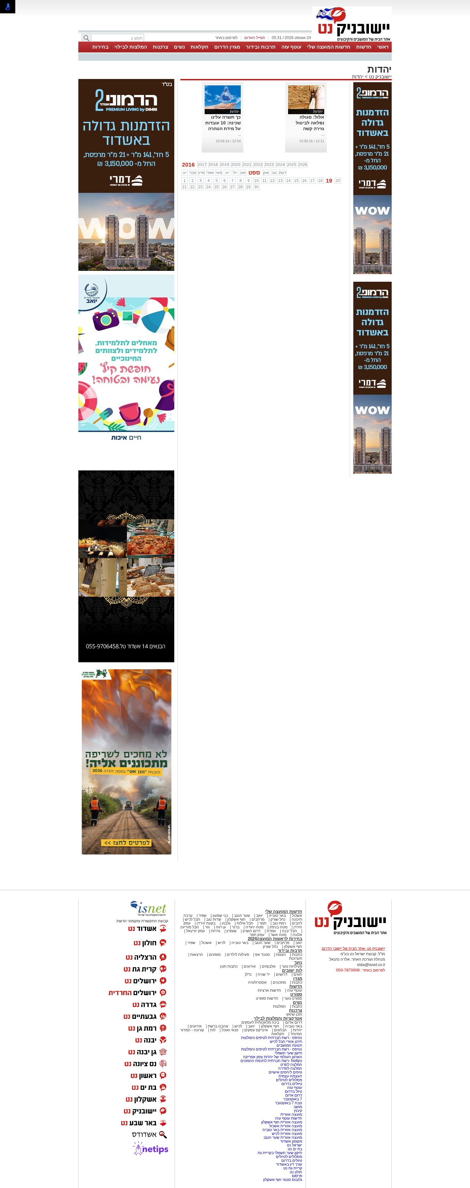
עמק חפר (257, 934)
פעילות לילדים (238, 954)
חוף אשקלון (236, 919)
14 (288, 180)
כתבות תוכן (229, 966)
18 (320, 180)
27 (232, 187)
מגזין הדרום (227, 47)
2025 (291, 164)
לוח (212, 1030)
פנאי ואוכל (230, 1030)
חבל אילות (244, 923)
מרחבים (258, 919)
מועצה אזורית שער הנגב (282, 1137)
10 (256, 180)
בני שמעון (220, 915)
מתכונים (279, 982)
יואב (259, 915)
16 (304, 180)
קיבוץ (298, 1110)
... (322, 134)
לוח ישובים (292, 970)
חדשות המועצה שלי (328, 47)
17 (312, 180)
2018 (213, 164)
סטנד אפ (262, 954)
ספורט (296, 994)
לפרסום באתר (226, 37)
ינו (184, 172)
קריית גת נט (292, 1168)
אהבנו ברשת (218, 1026)
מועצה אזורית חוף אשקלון (281, 1122)
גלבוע (226, 923)
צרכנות (160, 47)
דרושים (281, 974)
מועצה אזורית (290, 1114)
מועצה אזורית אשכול (285, 1126)
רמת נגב (278, 923)
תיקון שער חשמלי (288, 1053)
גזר (207, 927)
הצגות (281, 954)
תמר (262, 923)
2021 (246, 164)
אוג (243, 172)
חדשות (364, 47)
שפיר (203, 915)
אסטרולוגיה (257, 982)
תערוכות (295, 958)
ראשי (383, 47)
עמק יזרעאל (195, 931)
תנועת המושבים (289, 1045)
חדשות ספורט (267, 998)
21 (184, 187)
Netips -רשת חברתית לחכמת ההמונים (271, 1060)
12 (272, 180)
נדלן (248, 974)
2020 (235, 164)
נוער (298, 962)
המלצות (279, 1006)
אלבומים (269, 966)
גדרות (215, 931)
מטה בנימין (278, 927)
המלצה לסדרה (289, 1068)
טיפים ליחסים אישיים (285, 1072)
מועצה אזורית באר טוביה (282, 1130)
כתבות (297, 954)
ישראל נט (294, 1145)
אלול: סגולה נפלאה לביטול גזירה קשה (310, 122)
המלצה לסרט (291, 1064)
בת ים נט (295, 1149)
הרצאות (196, 954)
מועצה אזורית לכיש (286, 1133)
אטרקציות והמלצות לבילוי (278, 1018)
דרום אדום (293, 1022)
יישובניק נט (380, 76)
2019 (224, 164)
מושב (298, 1107)
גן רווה (221, 927)
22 (192, 187)
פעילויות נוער (292, 966)
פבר (193, 172)
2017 (202, 164)
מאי (219, 172)
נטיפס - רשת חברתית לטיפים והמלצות (271, 1037)
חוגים (298, 974)
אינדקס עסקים (256, 1030)
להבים (297, 923)
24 (208, 187)
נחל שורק (278, 919)
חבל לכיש (192, 919)
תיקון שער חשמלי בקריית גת (280, 1153)
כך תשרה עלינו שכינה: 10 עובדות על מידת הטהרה (223, 122)
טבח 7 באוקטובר (288, 1103)
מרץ (201, 172)
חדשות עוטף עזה (288, 1118)
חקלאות (199, 47)
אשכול (297, 915)
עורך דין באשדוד (289, 1164)
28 (240, 187)
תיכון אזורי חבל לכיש (285, 1041)
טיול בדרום (293, 1091)
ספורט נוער (293, 998)
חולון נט (295, 1172)
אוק (266, 172)
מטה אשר (278, 934)
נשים (179, 47)
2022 (258, 164)
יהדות (358, 76)
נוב (274, 172)
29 (248, 187)
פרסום (296, 1176)
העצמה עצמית (290, 1076)
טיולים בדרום (291, 1084)
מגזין (297, 978)
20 (338, 180)
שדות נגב (213, 919)
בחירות (100, 47)
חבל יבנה (289, 931)
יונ (227, 172)
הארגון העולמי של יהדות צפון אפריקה (272, 1057)
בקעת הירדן (206, 923)
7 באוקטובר (292, 1099)
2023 (269, 164)
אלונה (297, 934)
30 (256, 187)
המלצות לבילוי (130, 47)
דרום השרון (252, 931)
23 (200, 187)
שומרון (231, 931)
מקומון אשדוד (291, 1141)
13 (280, 180)
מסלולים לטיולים (289, 1080)
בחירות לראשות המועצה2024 (275, 938)
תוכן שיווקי (294, 1014)
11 (264, 180)
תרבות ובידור (261, 47)
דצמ (282, 172)
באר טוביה (277, 915)
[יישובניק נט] (348, 934)
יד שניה (264, 974)
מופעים (215, 954)
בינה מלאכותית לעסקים (260, 1022)
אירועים (250, 966)
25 (216, 187)
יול (235, 172)
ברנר (235, 927)
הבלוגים (280, 1030)
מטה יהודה (254, 927)
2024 (280, 164)
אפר (210, 172)
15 (296, 180)
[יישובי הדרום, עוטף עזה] (352, 41)
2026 (302, 164)
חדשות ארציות (269, 990)
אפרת (271, 931)
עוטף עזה (291, 47)
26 (224, 187)
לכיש (221, 942)
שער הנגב (242, 915)
